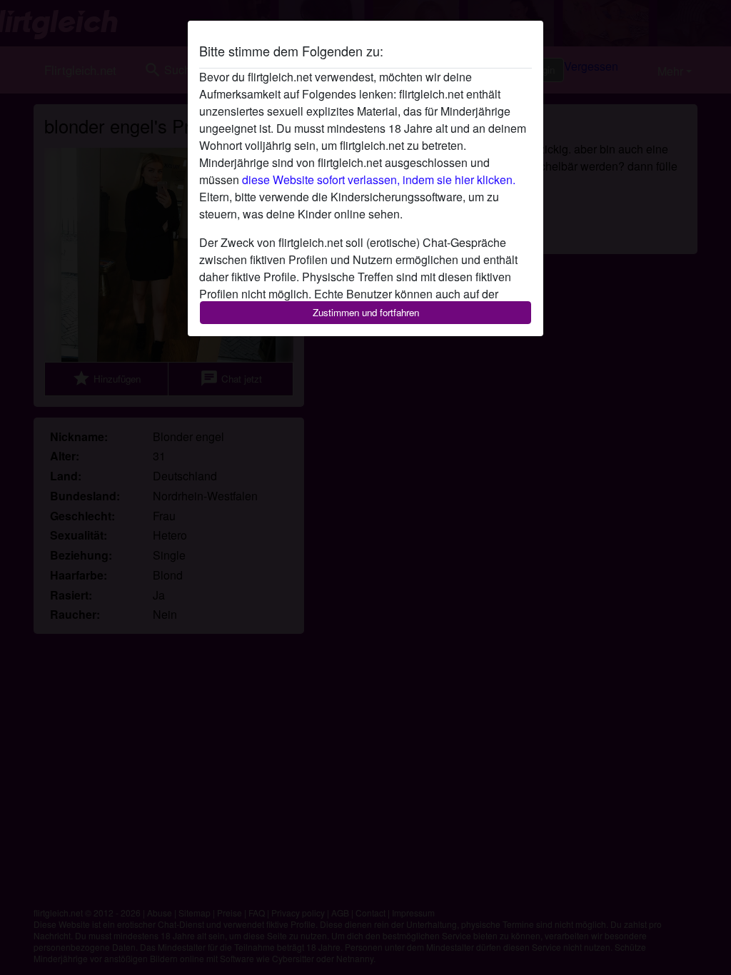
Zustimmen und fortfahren (366, 312)
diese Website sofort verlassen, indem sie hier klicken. (378, 179)
